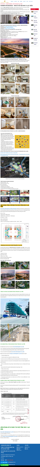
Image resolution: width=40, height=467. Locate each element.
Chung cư (19, 448)
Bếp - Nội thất (31, 1)
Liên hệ (27, 449)
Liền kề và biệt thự (20, 447)
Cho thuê (24, 1)
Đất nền (18, 449)
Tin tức (27, 1)
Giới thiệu (15, 1)
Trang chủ (12, 1)
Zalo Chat (4, 462)
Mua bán (21, 1)
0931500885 (5, 465)
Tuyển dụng (27, 447)
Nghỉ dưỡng (19, 450)
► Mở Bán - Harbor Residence (12, 13)
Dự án (18, 1)
